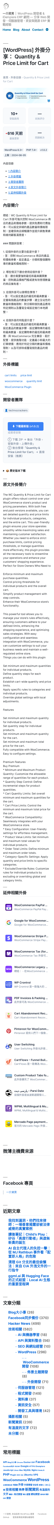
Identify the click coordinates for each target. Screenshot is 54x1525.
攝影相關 (15, 1416)
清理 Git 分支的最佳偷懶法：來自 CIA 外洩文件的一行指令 (29, 1266)
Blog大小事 (17, 1312)
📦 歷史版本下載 (16, 470)
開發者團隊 (16, 181)
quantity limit (34, 381)
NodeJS (41, 1470)
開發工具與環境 (30, 1411)
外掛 (21, 1484)
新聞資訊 (15, 1422)
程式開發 (25, 1393)
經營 (28, 1494)
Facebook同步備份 (23, 1318)
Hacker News (19, 1323)
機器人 (11, 1494)
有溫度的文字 (18, 1428)
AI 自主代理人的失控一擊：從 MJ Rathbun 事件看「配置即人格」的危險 (29, 1252)
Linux (16, 1470)
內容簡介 (14, 171)
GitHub (6, 1517)
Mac (21, 1470)
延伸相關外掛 (17, 192)
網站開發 (35, 1494)
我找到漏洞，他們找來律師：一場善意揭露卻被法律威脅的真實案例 (29, 1224)
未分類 (13, 1433)
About (25, 29)
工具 (46, 1485)
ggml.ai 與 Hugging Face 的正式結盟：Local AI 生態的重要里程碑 (29, 1280)
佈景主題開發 (37, 1372)
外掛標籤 (14, 176)
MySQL (27, 1470)
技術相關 (15, 1329)
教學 (22, 1489)
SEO (18, 1475)
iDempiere (40, 1466)
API (5, 1462)
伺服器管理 (26, 1388)
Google (24, 1466)
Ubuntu (28, 1474)
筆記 (24, 1494)
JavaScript (8, 1470)
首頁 (5, 77)
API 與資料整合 (30, 1340)
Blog (16, 29)
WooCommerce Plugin (18, 387)
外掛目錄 (16, 77)
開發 (9, 1498)
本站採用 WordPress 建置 (23, 1514)
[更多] (47, 30)
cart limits (11, 375)
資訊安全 (25, 1405)
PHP (6, 1474)
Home (7, 29)
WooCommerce (15, 1480)
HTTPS (32, 1466)
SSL (22, 1475)
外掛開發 (34, 1382)
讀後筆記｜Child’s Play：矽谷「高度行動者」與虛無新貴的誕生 (29, 1238)
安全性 (35, 1485)
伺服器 (15, 1485)
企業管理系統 (7, 1485)
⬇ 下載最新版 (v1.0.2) (25, 426)
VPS (35, 1474)
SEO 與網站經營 (30, 1346)
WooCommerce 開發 (35, 1364)
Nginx (35, 1470)
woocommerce (14, 381)
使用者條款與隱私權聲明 (23, 1517)
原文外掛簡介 (17, 187)
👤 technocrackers (16, 410)
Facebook (43, 1462)
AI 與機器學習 (29, 1335)
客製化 (41, 1485)
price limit (26, 375)
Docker (27, 1462)
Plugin (13, 1475)
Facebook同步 (8, 1466)
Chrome (20, 1462)
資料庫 (23, 1399)
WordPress (27, 1352)
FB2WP (17, 1466)
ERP (33, 1462)
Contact (37, 29)
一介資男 (8, 13)
